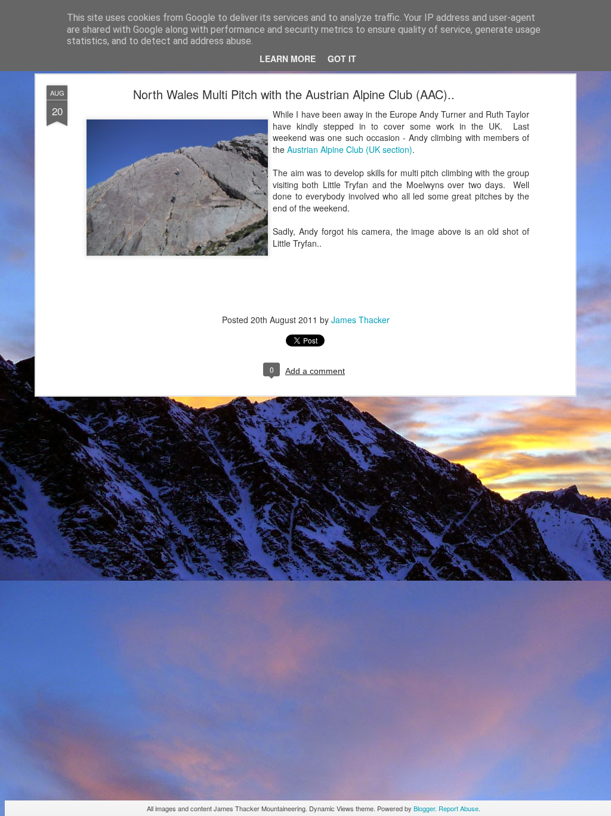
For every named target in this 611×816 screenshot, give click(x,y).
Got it (342, 59)
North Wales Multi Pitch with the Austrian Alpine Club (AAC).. (294, 94)
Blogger (424, 808)
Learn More (288, 59)
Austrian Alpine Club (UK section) (349, 149)
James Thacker (360, 320)
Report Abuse (459, 808)
